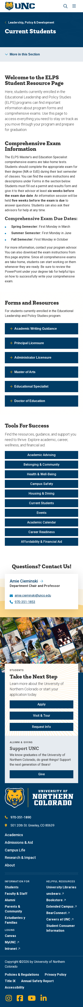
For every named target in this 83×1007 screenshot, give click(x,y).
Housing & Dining (41, 493)
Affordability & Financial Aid (41, 542)
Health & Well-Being (41, 474)
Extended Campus (60, 906)
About (10, 865)
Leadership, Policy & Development (31, 22)
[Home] (20, 6)
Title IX (10, 981)
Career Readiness (41, 532)
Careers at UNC (58, 919)
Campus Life (15, 850)
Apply (41, 704)
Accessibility (14, 987)
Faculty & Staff (16, 894)
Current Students (41, 503)
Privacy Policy (55, 974)
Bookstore (54, 900)
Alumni (10, 900)
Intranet (11, 949)
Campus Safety (41, 484)
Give (41, 774)
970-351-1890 (20, 817)
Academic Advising (41, 455)
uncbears (53, 894)
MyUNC (10, 942)
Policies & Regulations (22, 974)
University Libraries (61, 887)
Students (12, 887)
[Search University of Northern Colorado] (65, 6)
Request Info (41, 727)
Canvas (10, 936)
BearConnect (56, 913)
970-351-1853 (25, 602)
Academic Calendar (41, 522)
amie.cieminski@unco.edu (33, 595)
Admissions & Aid (19, 842)
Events (42, 513)
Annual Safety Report (37, 981)
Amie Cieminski (24, 581)
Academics (14, 835)
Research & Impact (20, 857)
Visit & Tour (41, 715)
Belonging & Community (41, 464)
